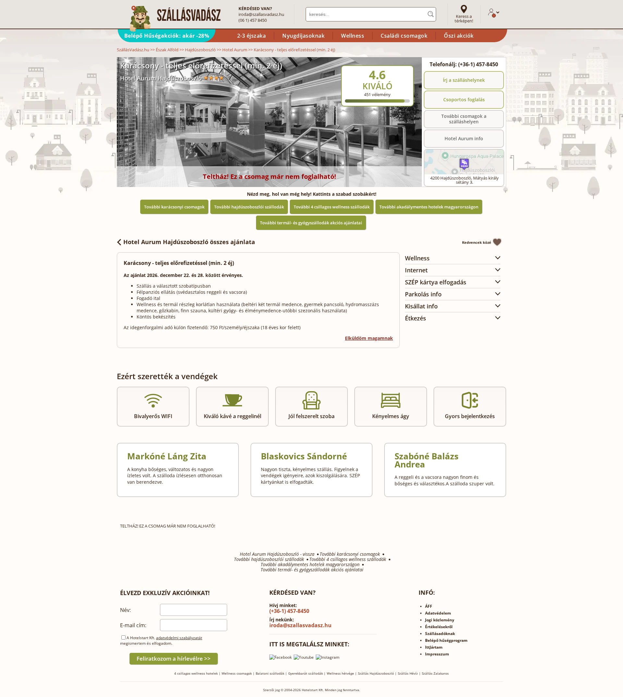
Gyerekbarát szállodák (305, 673)
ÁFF (428, 606)
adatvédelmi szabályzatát (179, 638)
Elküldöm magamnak (369, 338)
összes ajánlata (189, 242)
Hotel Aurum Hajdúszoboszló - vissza (277, 554)
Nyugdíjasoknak (303, 35)
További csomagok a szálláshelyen (463, 119)
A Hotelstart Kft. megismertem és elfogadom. (161, 640)
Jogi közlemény (439, 620)
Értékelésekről (439, 626)
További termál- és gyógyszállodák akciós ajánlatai (311, 223)
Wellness (352, 35)
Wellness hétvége (340, 673)
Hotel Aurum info (464, 138)
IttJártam (434, 647)
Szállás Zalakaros (435, 673)
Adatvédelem (438, 613)
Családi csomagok (404, 35)
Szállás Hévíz (408, 673)
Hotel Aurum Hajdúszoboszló (161, 78)
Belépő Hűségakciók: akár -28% (166, 35)
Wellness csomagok (237, 673)
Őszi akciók (459, 35)
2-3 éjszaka (251, 35)
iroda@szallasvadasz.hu (261, 14)
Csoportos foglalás (464, 99)
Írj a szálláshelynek (464, 80)
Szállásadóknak (440, 633)
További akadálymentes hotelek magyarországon (428, 207)
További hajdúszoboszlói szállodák (249, 207)
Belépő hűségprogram (446, 640)
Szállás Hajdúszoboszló (376, 673)
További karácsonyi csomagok (174, 207)
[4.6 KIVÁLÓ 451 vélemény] (395, 61)
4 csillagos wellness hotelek (196, 673)
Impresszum (437, 654)
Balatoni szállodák (270, 673)
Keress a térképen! (464, 18)
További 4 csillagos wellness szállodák (332, 207)
